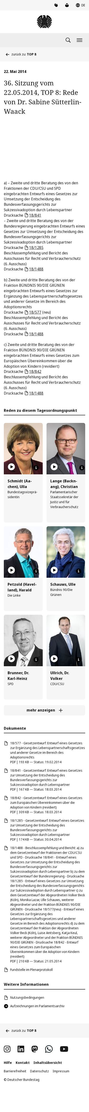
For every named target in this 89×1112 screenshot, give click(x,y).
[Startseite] (44, 21)
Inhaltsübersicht (47, 1062)
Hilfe (8, 1062)
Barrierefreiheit (15, 1071)
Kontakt (23, 1062)
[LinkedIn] (21, 1049)
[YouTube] (64, 1049)
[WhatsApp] (49, 1049)
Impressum (61, 1071)
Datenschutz (39, 1071)
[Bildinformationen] (36, 468)
